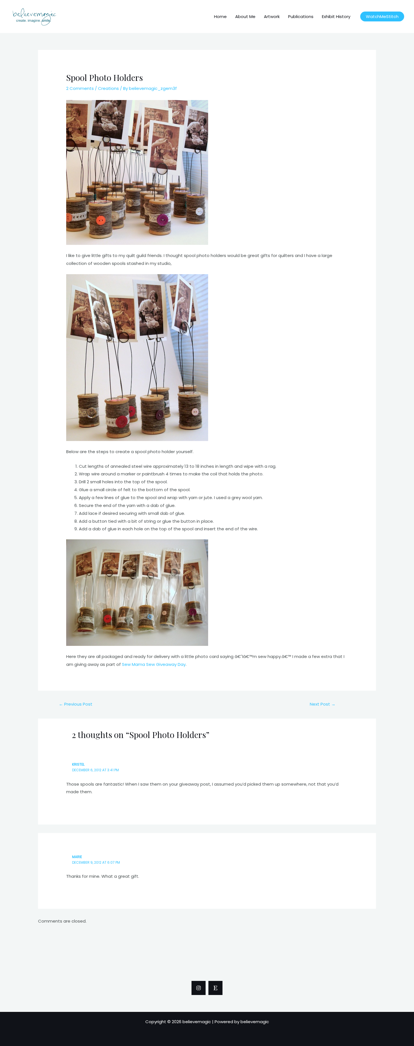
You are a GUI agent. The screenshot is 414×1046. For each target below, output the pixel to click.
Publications (300, 16)
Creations (108, 88)
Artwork (272, 16)
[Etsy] (215, 988)
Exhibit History (336, 16)
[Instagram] (199, 988)
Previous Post (75, 704)
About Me (245, 16)
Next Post (322, 704)
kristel (78, 764)
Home (220, 16)
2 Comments (80, 88)
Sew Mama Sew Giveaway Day (154, 664)
